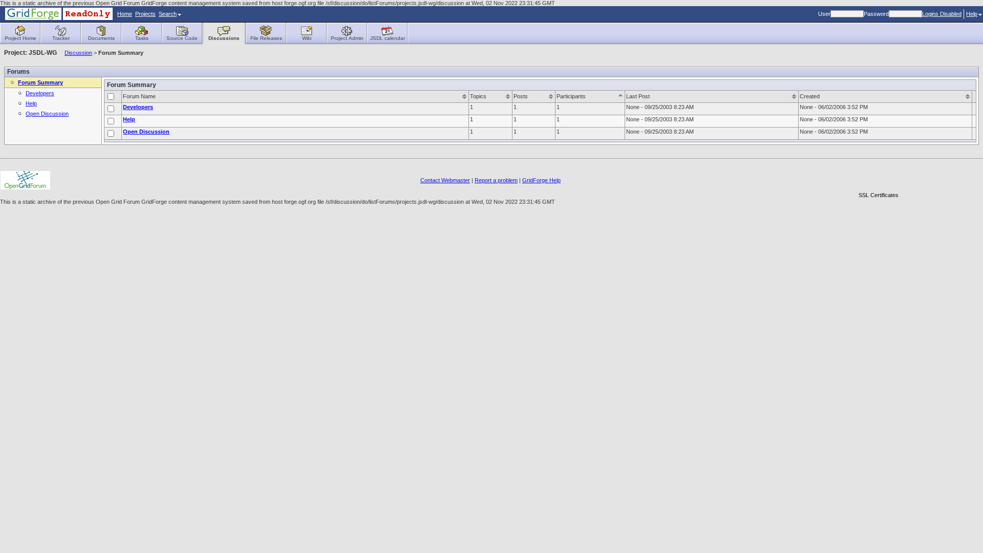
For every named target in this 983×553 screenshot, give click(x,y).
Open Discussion (47, 114)
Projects (145, 14)
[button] (878, 177)
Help (971, 14)
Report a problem (496, 180)
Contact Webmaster (445, 180)
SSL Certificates (879, 195)
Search (168, 14)
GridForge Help (541, 180)
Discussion (78, 53)
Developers (40, 93)
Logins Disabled (941, 14)
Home (124, 14)
